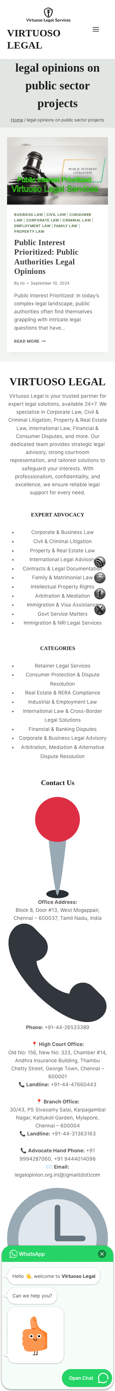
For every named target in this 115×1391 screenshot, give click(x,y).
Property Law (29, 231)
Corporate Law (42, 220)
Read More (30, 341)
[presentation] (57, 171)
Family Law (66, 226)
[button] (102, 1254)
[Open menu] (99, 29)
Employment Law (32, 226)
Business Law (28, 214)
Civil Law (56, 214)
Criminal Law (77, 220)
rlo (22, 283)
